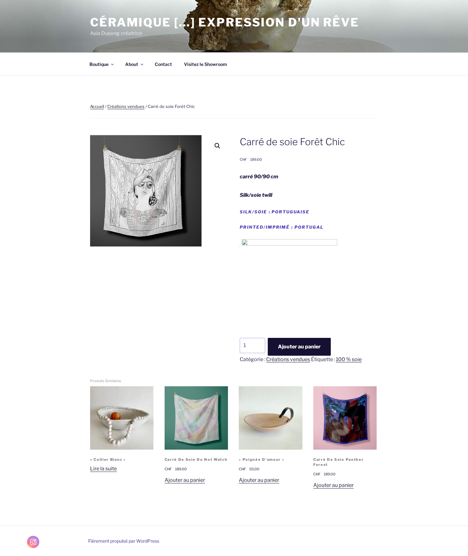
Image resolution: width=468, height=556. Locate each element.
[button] (217, 146)
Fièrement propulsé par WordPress (123, 541)
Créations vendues (126, 106)
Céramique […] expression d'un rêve (224, 22)
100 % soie (349, 359)
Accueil (97, 106)
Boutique (99, 64)
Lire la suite (103, 469)
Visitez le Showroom (205, 64)
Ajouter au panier (299, 347)
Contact (163, 64)
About (131, 64)
